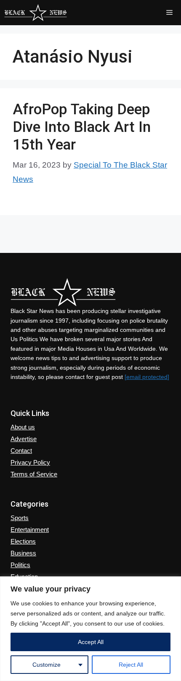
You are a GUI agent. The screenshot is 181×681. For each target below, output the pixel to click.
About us (23, 427)
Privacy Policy (30, 462)
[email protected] (147, 376)
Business (23, 553)
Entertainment (30, 529)
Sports (20, 517)
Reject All (131, 664)
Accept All (91, 642)
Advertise (24, 438)
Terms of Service (34, 474)
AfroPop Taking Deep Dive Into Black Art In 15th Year (82, 127)
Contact (21, 450)
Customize (46, 664)
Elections (23, 541)
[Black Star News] (35, 12)
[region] (90, 628)
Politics (20, 564)
